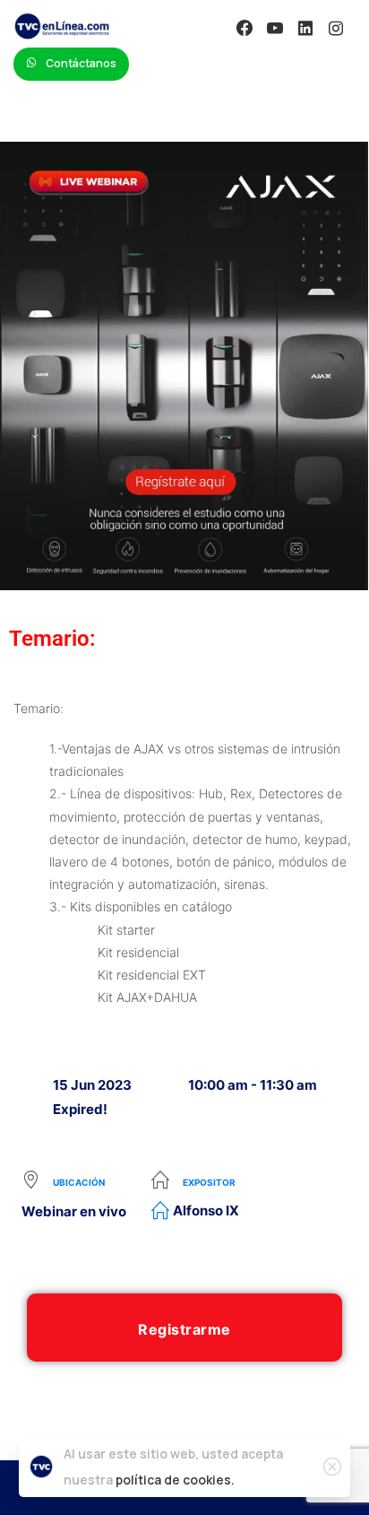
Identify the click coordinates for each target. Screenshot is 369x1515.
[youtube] (275, 28)
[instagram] (336, 28)
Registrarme (184, 1329)
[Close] (332, 1467)
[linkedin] (305, 28)
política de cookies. (175, 1479)
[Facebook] (244, 28)
